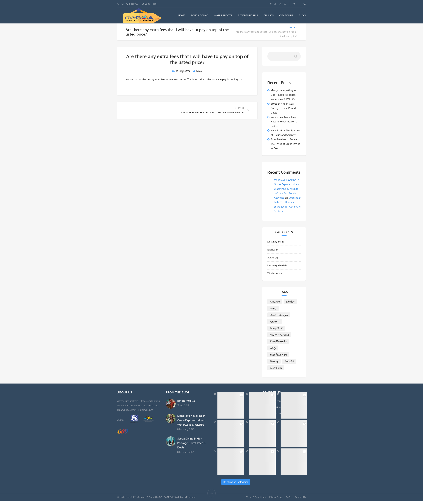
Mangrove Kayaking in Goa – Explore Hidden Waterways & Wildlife (283, 95)
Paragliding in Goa (278, 341)
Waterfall (289, 361)
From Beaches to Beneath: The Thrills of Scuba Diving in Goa (285, 144)
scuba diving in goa (278, 354)
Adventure (275, 301)
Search (296, 57)
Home (181, 15)
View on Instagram (237, 482)
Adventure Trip (248, 15)
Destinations (274, 241)
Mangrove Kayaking (279, 334)
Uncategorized (275, 265)
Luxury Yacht (276, 328)
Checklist (290, 301)
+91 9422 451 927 (278, 407)
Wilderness (273, 273)
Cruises (269, 15)
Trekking (274, 361)
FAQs (288, 497)
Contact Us (300, 497)
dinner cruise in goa (279, 315)
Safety (270, 257)
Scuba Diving (199, 15)
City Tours (286, 15)
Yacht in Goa (276, 367)
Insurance (274, 321)
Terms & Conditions (256, 497)
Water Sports (223, 15)
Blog (302, 15)
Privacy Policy (275, 497)
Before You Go (186, 401)
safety (273, 348)
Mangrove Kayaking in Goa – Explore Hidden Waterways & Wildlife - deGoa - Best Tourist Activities (287, 188)
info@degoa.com (278, 413)
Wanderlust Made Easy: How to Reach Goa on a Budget (284, 122)
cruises (273, 308)
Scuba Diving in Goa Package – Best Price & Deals (283, 108)
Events (271, 249)
